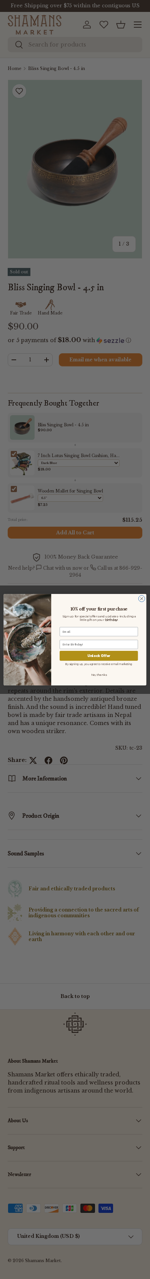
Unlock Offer (98, 655)
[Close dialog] (141, 598)
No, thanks (99, 674)
